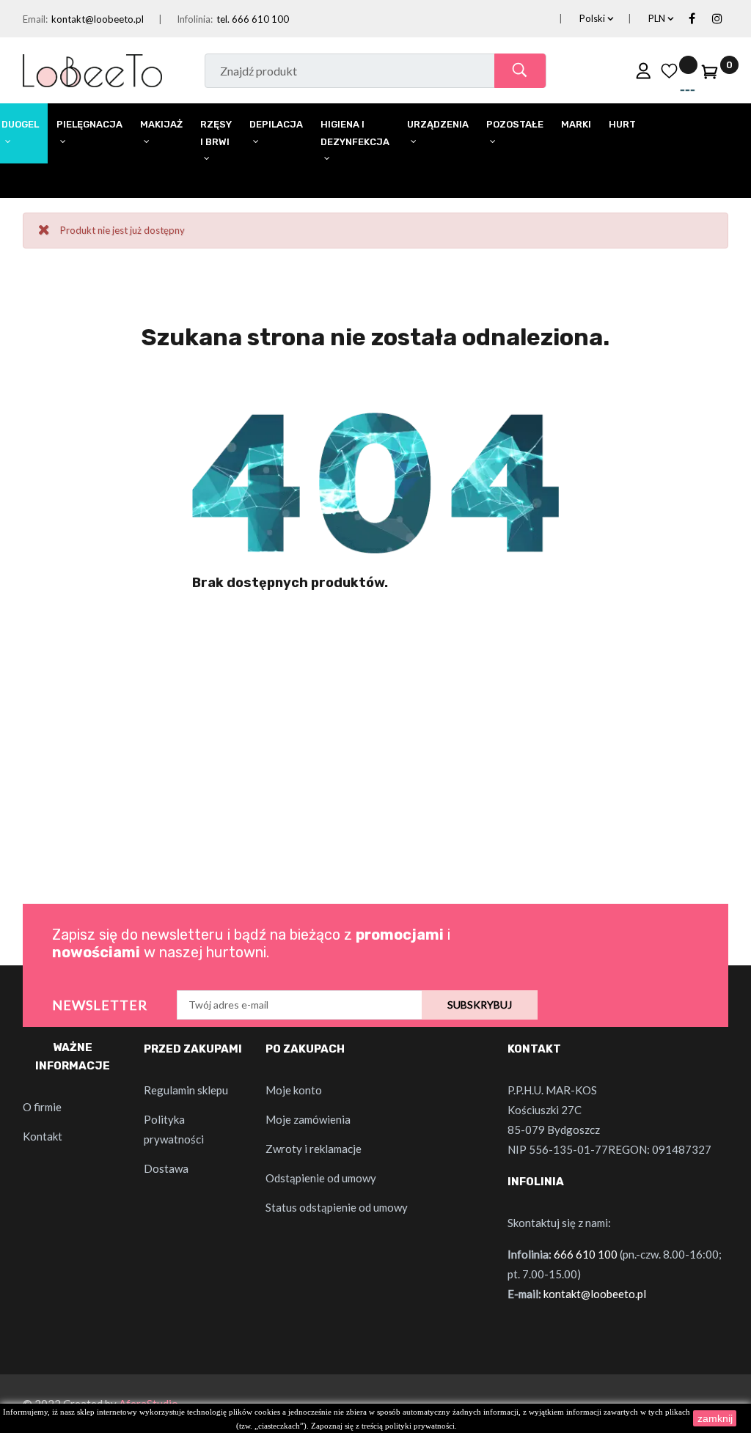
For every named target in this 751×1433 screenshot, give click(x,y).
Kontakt (42, 1136)
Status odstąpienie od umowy (336, 1207)
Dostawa (166, 1168)
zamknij (715, 1418)
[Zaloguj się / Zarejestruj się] (643, 70)
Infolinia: (195, 19)
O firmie (42, 1106)
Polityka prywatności (174, 1129)
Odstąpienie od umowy (320, 1178)
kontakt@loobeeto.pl (97, 19)
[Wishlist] (669, 70)
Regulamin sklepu (186, 1090)
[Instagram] (717, 19)
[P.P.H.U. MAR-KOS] (92, 68)
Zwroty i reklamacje (313, 1148)
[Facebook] (692, 19)
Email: (35, 19)
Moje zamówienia (308, 1119)
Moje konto (293, 1090)
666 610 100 (586, 1254)
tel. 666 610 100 (252, 19)
